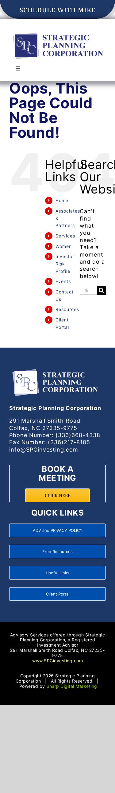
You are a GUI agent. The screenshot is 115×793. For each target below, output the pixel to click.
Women (64, 246)
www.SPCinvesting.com (57, 660)
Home (62, 200)
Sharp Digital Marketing (71, 686)
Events (63, 281)
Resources (67, 309)
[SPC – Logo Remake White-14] (55, 368)
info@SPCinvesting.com (43, 449)
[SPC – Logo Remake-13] (57, 32)
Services (65, 235)
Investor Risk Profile (65, 264)
